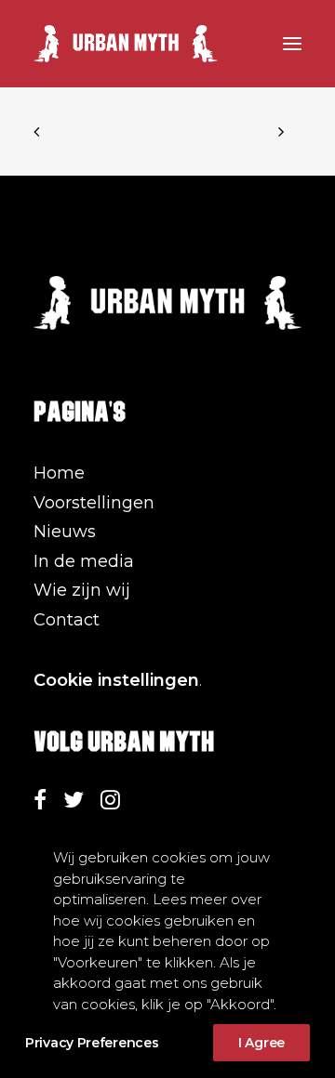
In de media (84, 561)
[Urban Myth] (126, 43)
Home (59, 473)
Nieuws (65, 531)
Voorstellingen (94, 503)
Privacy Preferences (91, 1042)
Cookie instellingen (116, 680)
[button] (292, 43)
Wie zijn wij (82, 590)
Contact (67, 620)
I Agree (261, 1042)
